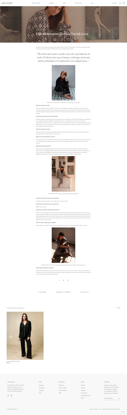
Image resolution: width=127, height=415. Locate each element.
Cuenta (114, 3)
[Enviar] (119, 398)
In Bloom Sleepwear (14, 409)
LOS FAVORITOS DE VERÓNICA (15, 308)
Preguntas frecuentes (85, 395)
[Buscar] (120, 3)
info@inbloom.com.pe (18, 389)
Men (64, 3)
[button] (10, 337)
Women (51, 3)
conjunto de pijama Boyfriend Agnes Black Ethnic (68, 193)
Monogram (61, 385)
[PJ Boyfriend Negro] (25, 336)
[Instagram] (11, 395)
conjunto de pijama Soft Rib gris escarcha (63, 265)
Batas (40, 393)
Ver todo (118, 308)
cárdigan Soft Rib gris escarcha (79, 265)
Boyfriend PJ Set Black (75, 102)
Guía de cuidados (62, 390)
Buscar (82, 398)
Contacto (83, 388)
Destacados (36, 3)
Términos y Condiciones (94, 409)
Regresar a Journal (63, 292)
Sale (92, 3)
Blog (60, 393)
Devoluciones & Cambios (115, 409)
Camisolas (41, 390)
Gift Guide (78, 3)
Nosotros (83, 385)
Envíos (100, 409)
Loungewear (42, 388)
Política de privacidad (106, 409)
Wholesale (83, 390)
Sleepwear (41, 385)
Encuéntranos (84, 393)
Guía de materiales (63, 388)
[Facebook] (8, 395)
